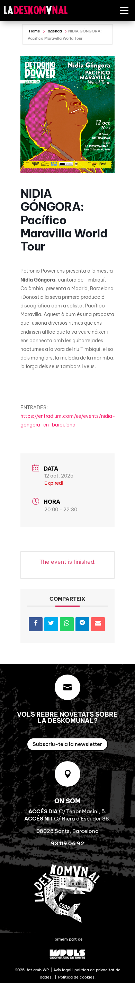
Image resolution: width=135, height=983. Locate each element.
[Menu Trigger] (124, 10)
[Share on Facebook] (36, 624)
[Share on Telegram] (82, 624)
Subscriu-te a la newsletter (67, 744)
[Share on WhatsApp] (67, 624)
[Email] (98, 624)
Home (35, 31)
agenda (55, 31)
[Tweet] (51, 624)
